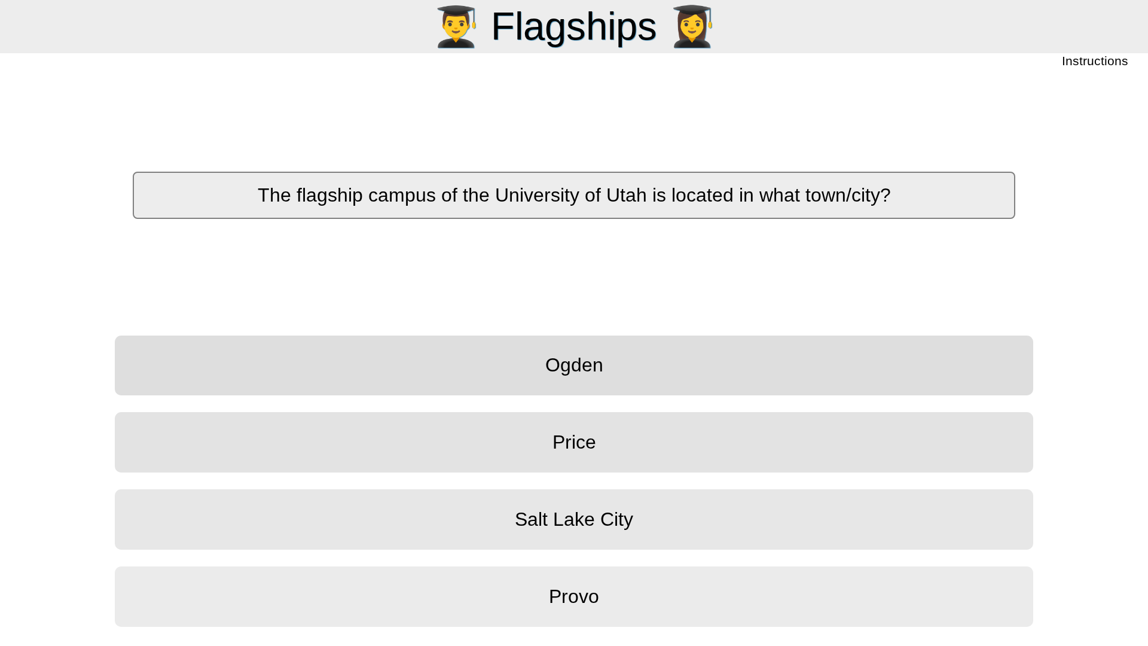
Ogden (574, 365)
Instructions (1096, 61)
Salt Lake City (574, 519)
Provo (574, 596)
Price (574, 442)
